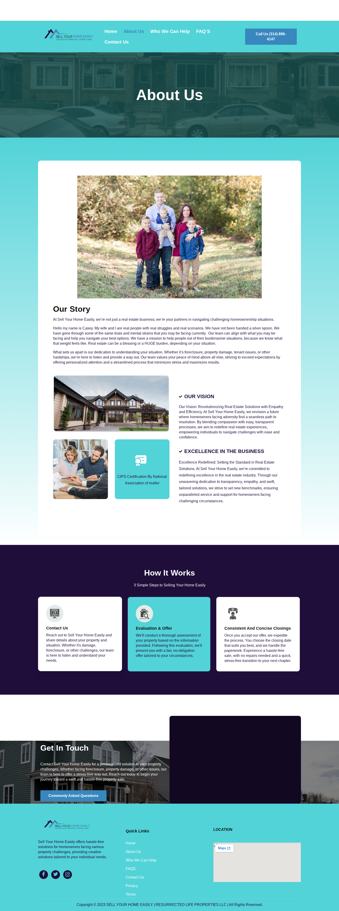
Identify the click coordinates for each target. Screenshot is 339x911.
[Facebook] (43, 874)
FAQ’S (203, 31)
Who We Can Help (170, 31)
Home (110, 31)
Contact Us (116, 41)
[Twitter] (55, 874)
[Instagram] (67, 874)
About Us (134, 31)
